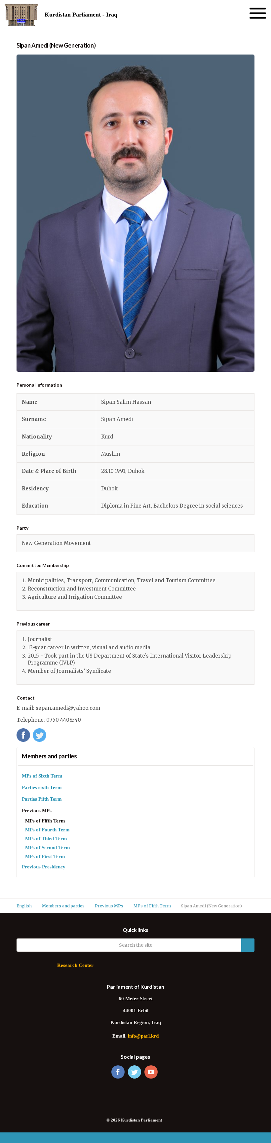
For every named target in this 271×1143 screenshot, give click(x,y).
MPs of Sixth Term (42, 776)
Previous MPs (37, 811)
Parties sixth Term (42, 788)
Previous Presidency (43, 867)
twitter (134, 1072)
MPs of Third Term (46, 839)
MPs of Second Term (47, 848)
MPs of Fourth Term (47, 830)
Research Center (75, 965)
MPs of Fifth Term (45, 821)
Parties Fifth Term (42, 799)
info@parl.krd (143, 1036)
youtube (151, 1072)
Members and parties (49, 756)
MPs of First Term (45, 857)
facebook (118, 1072)
